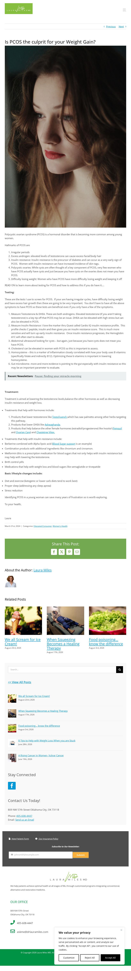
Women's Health (60, 526)
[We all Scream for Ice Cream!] (23, 608)
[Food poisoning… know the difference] (107, 608)
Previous (111, 26)
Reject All (90, 957)
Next (121, 26)
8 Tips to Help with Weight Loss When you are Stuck (46, 740)
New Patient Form (20, 838)
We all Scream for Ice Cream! (23, 641)
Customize (68, 957)
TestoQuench (59, 416)
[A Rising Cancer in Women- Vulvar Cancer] (12, 755)
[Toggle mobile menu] (124, 9)
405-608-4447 (24, 815)
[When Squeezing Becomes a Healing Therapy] (65, 608)
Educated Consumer (43, 526)
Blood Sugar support (64, 443)
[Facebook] (12, 786)
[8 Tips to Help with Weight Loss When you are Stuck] (12, 740)
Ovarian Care (23, 432)
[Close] (121, 930)
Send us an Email (24, 819)
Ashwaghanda (52, 424)
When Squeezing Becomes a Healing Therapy (63, 644)
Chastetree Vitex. (45, 432)
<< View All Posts (19, 682)
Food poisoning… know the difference (106, 641)
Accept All (110, 957)
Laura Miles (43, 570)
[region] (89, 946)
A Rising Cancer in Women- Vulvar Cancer (41, 755)
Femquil (117, 428)
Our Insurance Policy (48, 838)
